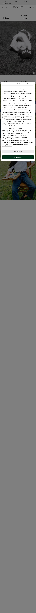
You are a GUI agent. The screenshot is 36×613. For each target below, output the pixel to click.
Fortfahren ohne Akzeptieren (25, 83)
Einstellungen (18, 151)
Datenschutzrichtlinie (20, 144)
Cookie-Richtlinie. (7, 146)
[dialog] (18, 121)
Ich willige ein (18, 157)
